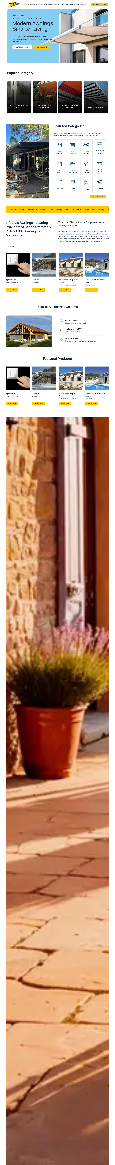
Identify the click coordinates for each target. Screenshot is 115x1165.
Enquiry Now (12, 290)
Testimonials (70, 5)
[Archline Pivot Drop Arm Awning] (71, 265)
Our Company (32, 5)
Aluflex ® (35, 280)
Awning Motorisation (12, 283)
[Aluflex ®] (44, 265)
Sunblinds (35, 283)
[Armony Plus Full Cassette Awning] (97, 265)
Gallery (62, 5)
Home (25, 5)
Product (40, 5)
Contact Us (83, 5)
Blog (77, 5)
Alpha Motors (11, 280)
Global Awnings (90, 285)
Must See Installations (51, 5)
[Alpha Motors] (18, 265)
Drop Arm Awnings (64, 285)
